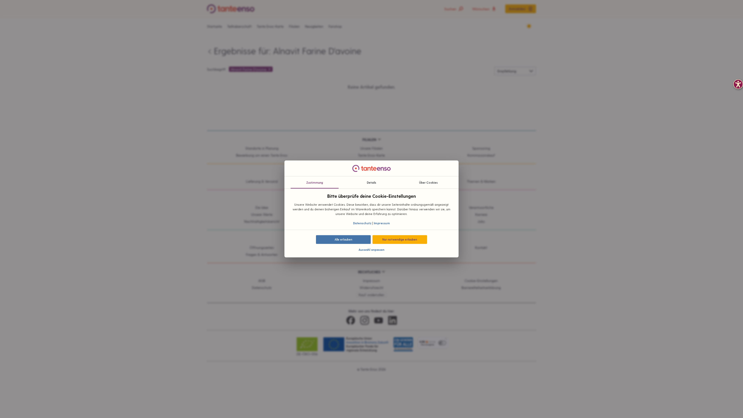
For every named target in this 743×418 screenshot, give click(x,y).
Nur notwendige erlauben (399, 239)
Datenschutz (362, 223)
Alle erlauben (343, 239)
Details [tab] (371, 182)
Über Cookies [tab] (428, 182)
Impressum (382, 223)
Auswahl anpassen (372, 250)
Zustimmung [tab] (314, 182)
